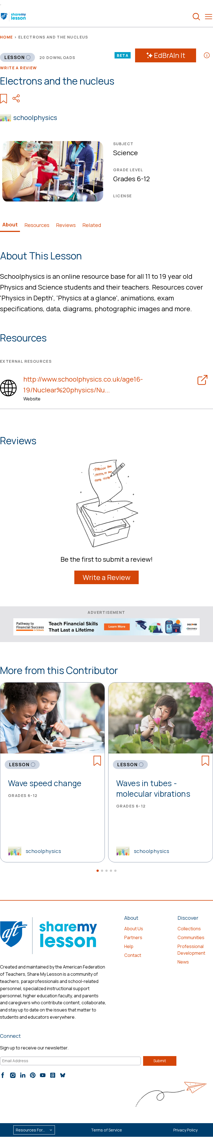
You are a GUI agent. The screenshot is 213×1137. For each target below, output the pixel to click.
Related (91, 225)
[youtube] (42, 1075)
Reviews (66, 225)
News (183, 962)
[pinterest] (33, 1075)
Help (128, 946)
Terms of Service (106, 1130)
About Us (133, 929)
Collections (189, 929)
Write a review (18, 67)
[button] (98, 871)
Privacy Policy (185, 1130)
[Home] (13, 16)
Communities (191, 937)
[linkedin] (23, 1075)
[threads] (52, 1075)
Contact (132, 955)
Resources (36, 225)
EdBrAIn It (169, 55)
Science (125, 152)
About (10, 224)
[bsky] (62, 1075)
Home (6, 37)
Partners (133, 937)
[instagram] (13, 1075)
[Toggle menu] (208, 16)
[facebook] (3, 1075)
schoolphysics (35, 117)
